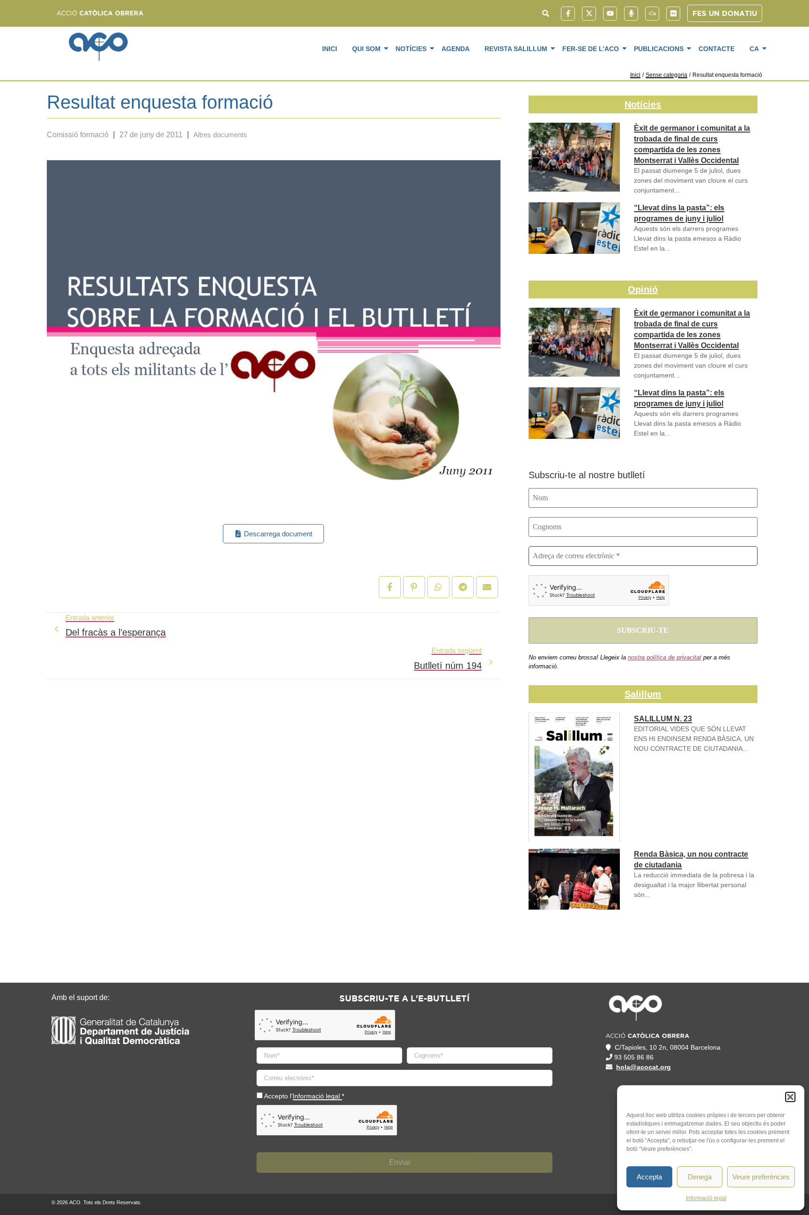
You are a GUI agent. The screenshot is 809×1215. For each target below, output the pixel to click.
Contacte (717, 48)
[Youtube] (610, 14)
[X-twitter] (589, 14)
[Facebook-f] (568, 14)
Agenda (455, 48)
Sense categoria (666, 75)
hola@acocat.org (643, 1067)
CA (754, 48)
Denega (700, 1177)
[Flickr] (673, 14)
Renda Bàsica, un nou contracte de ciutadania (691, 859)
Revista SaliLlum (516, 48)
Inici (329, 48)
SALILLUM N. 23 (663, 719)
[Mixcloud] (652, 14)
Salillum (643, 694)
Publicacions (659, 48)
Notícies (411, 48)
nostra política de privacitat (664, 657)
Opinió (643, 289)
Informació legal (706, 1198)
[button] (790, 1097)
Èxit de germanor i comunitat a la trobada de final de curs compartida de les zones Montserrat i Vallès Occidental (692, 144)
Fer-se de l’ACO (590, 48)
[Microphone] (631, 14)
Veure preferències (761, 1177)
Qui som (366, 48)
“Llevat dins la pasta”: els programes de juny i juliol (679, 213)
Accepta (649, 1177)
